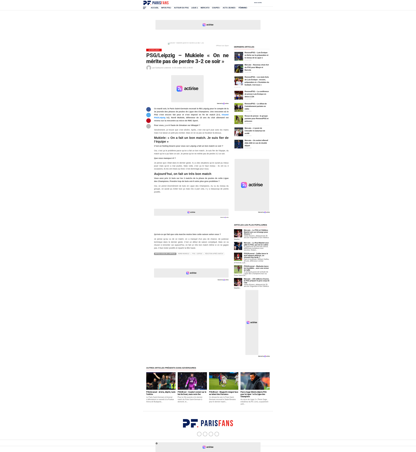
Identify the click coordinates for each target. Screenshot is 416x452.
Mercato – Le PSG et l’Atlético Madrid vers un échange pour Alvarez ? (256, 232)
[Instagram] (217, 434)
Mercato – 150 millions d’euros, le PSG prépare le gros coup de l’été (256, 281)
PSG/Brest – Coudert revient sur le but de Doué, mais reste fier (192, 393)
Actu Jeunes (229, 8)
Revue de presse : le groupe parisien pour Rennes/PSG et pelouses (256, 118)
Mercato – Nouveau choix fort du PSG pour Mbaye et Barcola (257, 67)
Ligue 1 (194, 8)
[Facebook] (199, 434)
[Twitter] (205, 434)
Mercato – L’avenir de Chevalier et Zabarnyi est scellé (255, 130)
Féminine (243, 8)
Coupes (215, 8)
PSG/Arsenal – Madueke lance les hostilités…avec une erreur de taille (256, 268)
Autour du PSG (181, 8)
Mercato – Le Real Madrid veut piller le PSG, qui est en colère (256, 244)
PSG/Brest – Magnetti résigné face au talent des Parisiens (223, 393)
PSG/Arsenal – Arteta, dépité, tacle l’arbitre (161, 393)
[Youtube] (211, 434)
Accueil (155, 8)
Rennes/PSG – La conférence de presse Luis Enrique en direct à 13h (257, 94)
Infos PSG (166, 8)
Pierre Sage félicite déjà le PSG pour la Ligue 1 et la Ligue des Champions (253, 394)
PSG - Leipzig (197, 253)
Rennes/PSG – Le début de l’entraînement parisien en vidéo (256, 106)
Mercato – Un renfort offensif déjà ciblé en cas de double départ (256, 143)
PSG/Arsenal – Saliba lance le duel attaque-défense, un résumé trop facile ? (256, 255)
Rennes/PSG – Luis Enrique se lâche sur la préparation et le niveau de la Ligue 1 (256, 55)
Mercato (205, 8)
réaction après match (214, 253)
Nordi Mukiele (183, 253)
